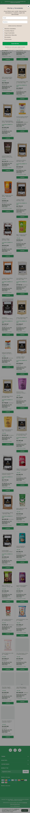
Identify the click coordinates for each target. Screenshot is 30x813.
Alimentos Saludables (10, 28)
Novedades (8, 37)
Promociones (8, 39)
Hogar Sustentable (9, 33)
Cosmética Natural (9, 30)
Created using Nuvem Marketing (15, 49)
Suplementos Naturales (11, 35)
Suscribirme (15, 43)
